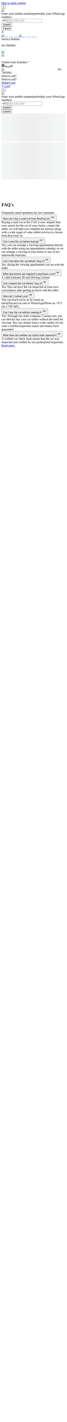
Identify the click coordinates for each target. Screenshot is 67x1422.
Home (5, 82)
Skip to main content (13, 3)
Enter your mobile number (16, 13)
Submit (7, 24)
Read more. (8, 345)
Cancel (6, 28)
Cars (12, 82)
